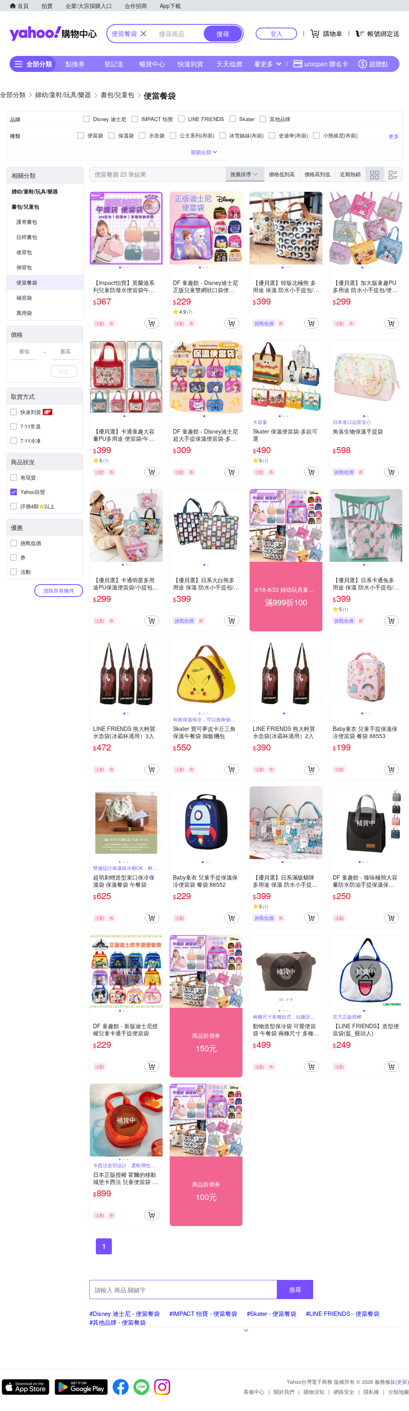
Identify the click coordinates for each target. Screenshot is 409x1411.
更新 (402, 1381)
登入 (276, 33)
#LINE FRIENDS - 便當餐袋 (342, 1313)
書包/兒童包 (25, 206)
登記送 (113, 63)
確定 (64, 371)
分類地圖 (398, 1391)
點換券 (75, 63)
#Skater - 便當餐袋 (271, 1313)
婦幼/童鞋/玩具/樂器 (35, 191)
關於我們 (284, 1391)
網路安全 (344, 1391)
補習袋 (24, 297)
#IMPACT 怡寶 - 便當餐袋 (203, 1313)
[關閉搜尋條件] (143, 33)
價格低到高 (282, 174)
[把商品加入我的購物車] (151, 323)
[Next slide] (157, 228)
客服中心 (254, 1391)
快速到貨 (190, 63)
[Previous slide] (95, 228)
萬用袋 (24, 312)
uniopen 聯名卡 (326, 63)
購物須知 (314, 1391)
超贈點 (378, 63)
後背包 (24, 252)
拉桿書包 (26, 237)
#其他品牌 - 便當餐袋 (117, 1322)
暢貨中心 (152, 63)
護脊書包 (26, 221)
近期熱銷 (350, 174)
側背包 (24, 267)
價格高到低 (317, 174)
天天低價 (229, 63)
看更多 (263, 63)
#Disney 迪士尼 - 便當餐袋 (124, 1313)
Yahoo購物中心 (53, 33)
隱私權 (371, 1391)
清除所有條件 (58, 590)
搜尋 (295, 1289)
